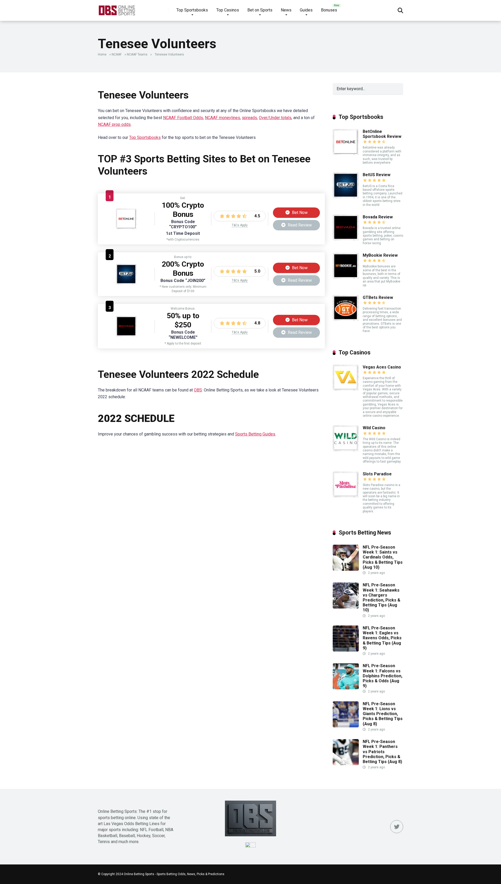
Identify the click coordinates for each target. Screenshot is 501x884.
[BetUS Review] (126, 283)
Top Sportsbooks (192, 10)
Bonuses (329, 10)
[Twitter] (396, 826)
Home (102, 54)
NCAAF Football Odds (183, 117)
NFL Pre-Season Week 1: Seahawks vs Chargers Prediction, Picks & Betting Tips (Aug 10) (381, 597)
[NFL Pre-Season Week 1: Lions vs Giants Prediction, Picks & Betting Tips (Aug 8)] (346, 725)
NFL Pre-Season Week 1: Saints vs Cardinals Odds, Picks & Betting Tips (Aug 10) (383, 557)
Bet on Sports (259, 10)
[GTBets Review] (346, 319)
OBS (198, 390)
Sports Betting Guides (255, 434)
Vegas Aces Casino (382, 367)
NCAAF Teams (137, 54)
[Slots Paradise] (346, 496)
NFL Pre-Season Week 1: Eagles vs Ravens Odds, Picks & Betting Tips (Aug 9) (382, 637)
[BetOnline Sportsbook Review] (126, 227)
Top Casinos (227, 10)
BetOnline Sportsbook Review (382, 134)
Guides (306, 10)
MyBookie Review (380, 255)
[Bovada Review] (126, 335)
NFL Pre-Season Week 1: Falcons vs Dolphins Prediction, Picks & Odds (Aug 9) (382, 675)
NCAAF (117, 54)
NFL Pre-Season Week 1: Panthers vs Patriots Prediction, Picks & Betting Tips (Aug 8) (382, 751)
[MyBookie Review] (346, 277)
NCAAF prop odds (114, 124)
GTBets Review (378, 297)
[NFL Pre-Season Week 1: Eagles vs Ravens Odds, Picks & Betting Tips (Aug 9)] (346, 650)
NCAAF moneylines (222, 117)
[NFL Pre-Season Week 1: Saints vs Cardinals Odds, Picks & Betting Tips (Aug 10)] (346, 569)
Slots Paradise (377, 473)
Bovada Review (378, 216)
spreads (249, 117)
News (286, 10)
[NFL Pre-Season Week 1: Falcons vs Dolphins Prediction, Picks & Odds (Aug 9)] (346, 687)
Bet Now (299, 212)
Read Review (299, 225)
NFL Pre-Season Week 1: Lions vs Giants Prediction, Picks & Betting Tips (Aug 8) (383, 713)
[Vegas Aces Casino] (346, 389)
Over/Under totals (275, 117)
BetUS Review (376, 174)
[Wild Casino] (346, 449)
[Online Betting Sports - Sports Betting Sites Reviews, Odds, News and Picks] (117, 8)
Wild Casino (374, 427)
